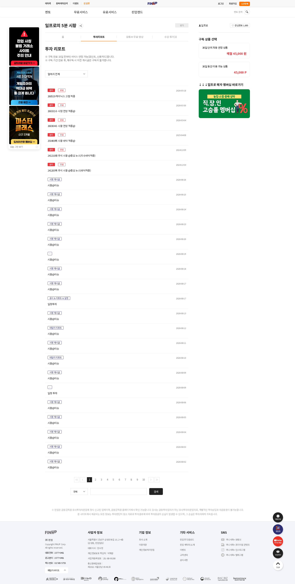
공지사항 (184, 560)
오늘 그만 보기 (16, 146)
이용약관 (143, 544)
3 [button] (101, 479)
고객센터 (184, 555)
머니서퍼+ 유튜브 (233, 539)
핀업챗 (86, 3)
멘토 (48, 12)
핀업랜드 (137, 12)
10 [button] (143, 479)
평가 (182, 25)
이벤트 (76, 3)
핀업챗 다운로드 (187, 539)
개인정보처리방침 (146, 549)
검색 (156, 491)
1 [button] (89, 479)
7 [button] (125, 479)
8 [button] (131, 479)
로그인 (221, 3)
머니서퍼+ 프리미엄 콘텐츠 (238, 544)
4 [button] (107, 479)
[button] (76, 479)
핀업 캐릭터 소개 (187, 544)
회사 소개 (143, 539)
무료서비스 (81, 12)
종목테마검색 (62, 3)
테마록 (48, 3)
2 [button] (95, 479)
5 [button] (113, 479)
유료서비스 (110, 12)
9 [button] (137, 479)
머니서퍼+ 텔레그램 (234, 555)
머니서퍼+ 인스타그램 (235, 549)
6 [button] (119, 479)
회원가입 (233, 3)
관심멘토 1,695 (241, 25)
